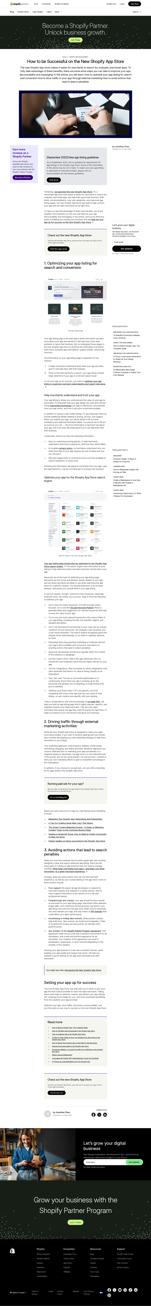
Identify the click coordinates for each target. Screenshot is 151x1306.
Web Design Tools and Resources (125, 332)
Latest (48, 12)
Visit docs (53, 180)
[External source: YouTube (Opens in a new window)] (120, 1290)
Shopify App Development (78, 57)
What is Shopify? (43, 1254)
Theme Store (68, 1258)
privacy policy (65, 448)
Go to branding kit (58, 797)
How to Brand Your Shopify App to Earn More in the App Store (74, 1043)
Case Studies (37, 12)
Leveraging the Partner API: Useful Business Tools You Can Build (75, 1058)
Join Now (135, 4)
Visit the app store (58, 249)
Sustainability (42, 1276)
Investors (40, 1267)
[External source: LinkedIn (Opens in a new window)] (105, 1115)
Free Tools (94, 1272)
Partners (66, 1267)
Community (46, 4)
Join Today (75, 40)
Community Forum (124, 1258)
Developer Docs (70, 1254)
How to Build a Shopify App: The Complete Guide (70, 1028)
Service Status (123, 1267)
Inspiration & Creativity (122, 366)
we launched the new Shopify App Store (73, 192)
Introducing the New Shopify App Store (83, 970)
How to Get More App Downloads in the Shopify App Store (73, 1031)
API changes (96, 911)
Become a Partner (23, 177)
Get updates (127, 249)
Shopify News (23, 12)
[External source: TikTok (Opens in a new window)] (130, 1290)
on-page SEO (93, 701)
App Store (67, 1263)
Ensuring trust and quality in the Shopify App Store (70, 1046)
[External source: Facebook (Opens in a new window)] (94, 1115)
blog (64, 57)
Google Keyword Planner (82, 608)
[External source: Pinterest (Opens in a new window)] (109, 1295)
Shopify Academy (61, 4)
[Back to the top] (12, 1250)
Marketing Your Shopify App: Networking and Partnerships (75, 819)
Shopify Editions (43, 1258)
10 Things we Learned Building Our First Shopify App (71, 1062)
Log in (122, 4)
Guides (93, 1263)
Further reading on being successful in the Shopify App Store (77, 841)
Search (135, 12)
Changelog (94, 1276)
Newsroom (41, 1272)
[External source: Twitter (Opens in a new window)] (99, 1115)
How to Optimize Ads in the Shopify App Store (69, 1034)
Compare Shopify (97, 1258)
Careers (40, 1263)
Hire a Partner (122, 1263)
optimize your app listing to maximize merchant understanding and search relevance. (75, 382)
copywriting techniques (61, 405)
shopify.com (111, 4)
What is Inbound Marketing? (62, 1055)
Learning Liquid (119, 466)
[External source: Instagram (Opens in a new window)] (125, 1290)
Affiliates (66, 1272)
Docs (36, 4)
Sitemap (76, 1291)
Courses (93, 1267)
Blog (12, 12)
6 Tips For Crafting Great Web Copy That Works (71, 823)
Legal (51, 1291)
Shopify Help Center (125, 1254)
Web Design (117, 456)
